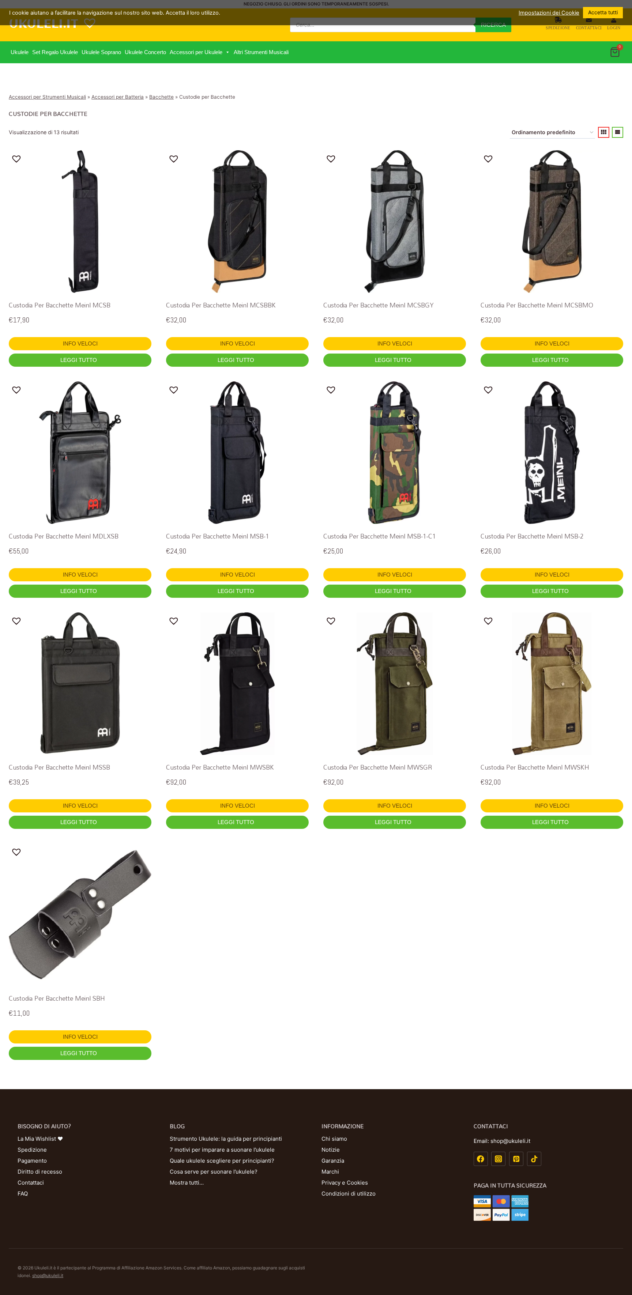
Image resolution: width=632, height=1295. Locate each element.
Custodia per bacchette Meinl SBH (57, 998)
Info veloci (80, 343)
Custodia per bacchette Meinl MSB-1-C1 (379, 536)
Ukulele (20, 52)
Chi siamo (334, 1138)
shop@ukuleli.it (47, 1275)
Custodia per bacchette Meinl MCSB (59, 305)
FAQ (23, 1193)
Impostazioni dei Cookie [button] (549, 13)
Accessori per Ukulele (196, 52)
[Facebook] (481, 1159)
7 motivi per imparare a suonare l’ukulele (222, 1149)
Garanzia (332, 1160)
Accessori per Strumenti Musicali (47, 97)
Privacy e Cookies (344, 1182)
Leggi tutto (79, 360)
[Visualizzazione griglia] (603, 132)
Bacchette (161, 97)
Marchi (330, 1171)
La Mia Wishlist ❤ (40, 1138)
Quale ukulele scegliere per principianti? (222, 1160)
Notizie (330, 1149)
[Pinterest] (516, 1159)
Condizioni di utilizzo (348, 1193)
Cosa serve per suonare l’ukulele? (213, 1171)
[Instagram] (498, 1159)
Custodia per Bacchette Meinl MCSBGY (378, 305)
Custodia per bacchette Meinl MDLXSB (63, 536)
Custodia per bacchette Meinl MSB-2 (532, 536)
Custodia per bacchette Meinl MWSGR (377, 767)
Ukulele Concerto (145, 52)
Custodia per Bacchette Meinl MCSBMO (537, 305)
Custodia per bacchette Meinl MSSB (59, 767)
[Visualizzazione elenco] (617, 132)
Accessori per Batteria (117, 97)
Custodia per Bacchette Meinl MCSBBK (221, 305)
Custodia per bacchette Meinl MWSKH (535, 767)
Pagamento (32, 1160)
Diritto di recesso (40, 1171)
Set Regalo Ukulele (55, 52)
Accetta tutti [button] (603, 12)
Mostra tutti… (187, 1182)
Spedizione (558, 28)
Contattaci (589, 28)
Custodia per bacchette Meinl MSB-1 (217, 536)
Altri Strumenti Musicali (261, 52)
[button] (227, 52)
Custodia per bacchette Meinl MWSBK (220, 767)
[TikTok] (534, 1159)
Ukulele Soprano (101, 52)
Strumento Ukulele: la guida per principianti (226, 1138)
